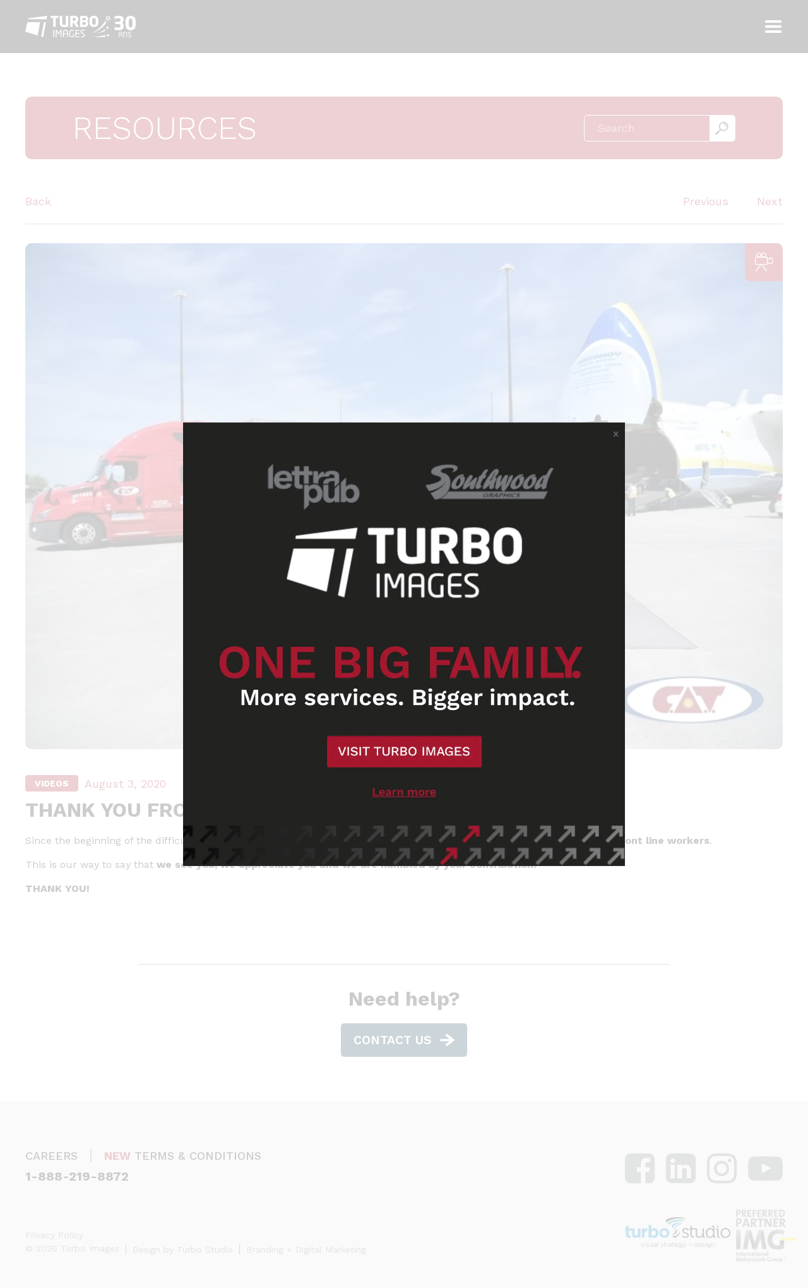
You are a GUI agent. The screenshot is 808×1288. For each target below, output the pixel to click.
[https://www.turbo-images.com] (404, 643)
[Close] (616, 434)
